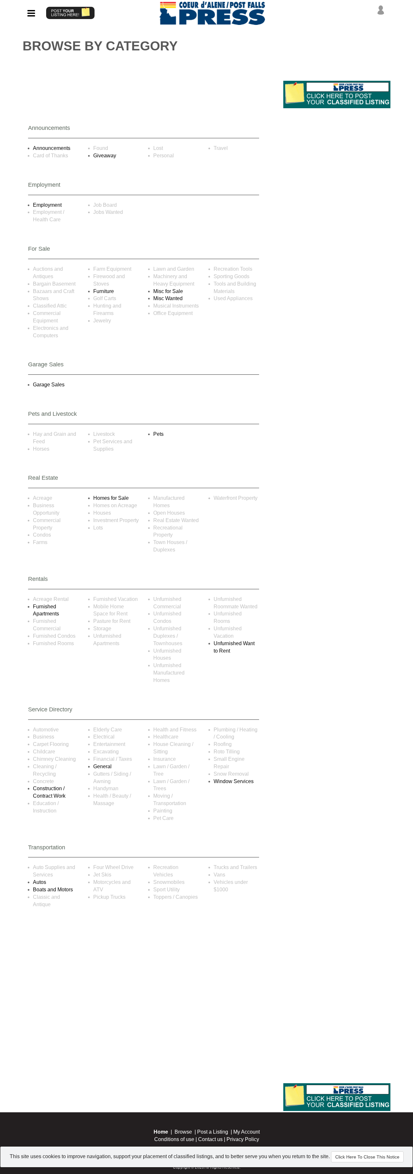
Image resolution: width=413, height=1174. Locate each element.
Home (161, 1132)
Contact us (210, 1139)
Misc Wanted (168, 298)
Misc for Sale (168, 291)
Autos (39, 882)
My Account (246, 1132)
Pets (158, 434)
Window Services (234, 781)
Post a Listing (212, 1132)
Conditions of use (174, 1139)
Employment (47, 205)
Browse (183, 1132)
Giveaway (104, 155)
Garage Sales (49, 384)
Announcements (51, 148)
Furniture (103, 291)
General (102, 766)
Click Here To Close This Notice (367, 1156)
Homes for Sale (111, 498)
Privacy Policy (243, 1139)
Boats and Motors (53, 889)
